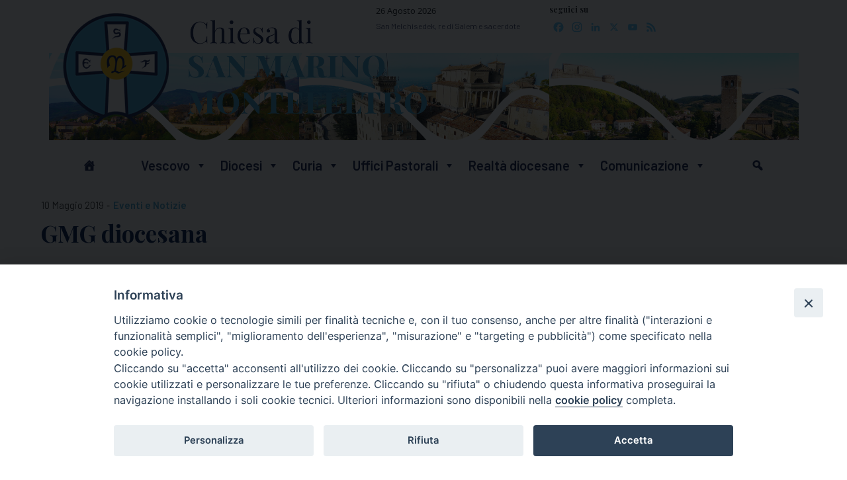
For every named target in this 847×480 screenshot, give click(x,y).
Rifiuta (423, 440)
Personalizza (214, 440)
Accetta (633, 440)
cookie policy (589, 400)
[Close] (808, 302)
